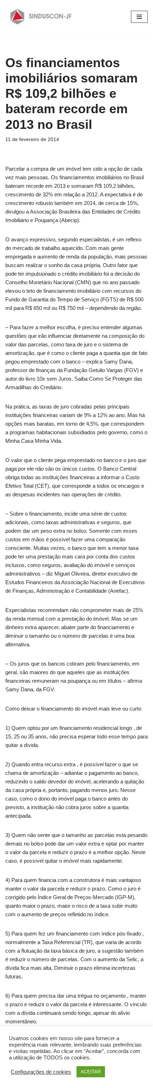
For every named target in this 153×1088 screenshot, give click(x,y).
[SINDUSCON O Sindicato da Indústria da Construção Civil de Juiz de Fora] (41, 17)
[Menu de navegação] (139, 17)
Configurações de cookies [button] (41, 1072)
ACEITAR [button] (91, 1071)
